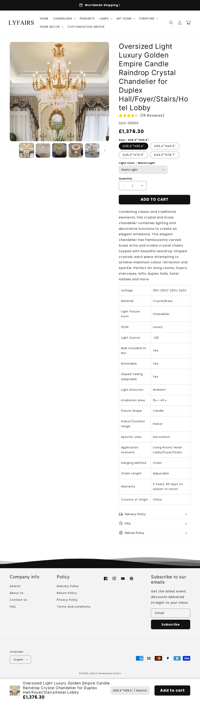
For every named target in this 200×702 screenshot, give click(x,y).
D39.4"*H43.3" (164, 146)
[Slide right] (104, 150)
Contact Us (18, 600)
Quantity (125, 178)
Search (15, 586)
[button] (64, 18)
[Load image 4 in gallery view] (76, 150)
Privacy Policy (67, 600)
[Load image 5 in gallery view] (92, 150)
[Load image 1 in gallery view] (26, 150)
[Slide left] (14, 150)
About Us (16, 593)
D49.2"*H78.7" (164, 155)
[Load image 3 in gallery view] (59, 150)
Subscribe (171, 624)
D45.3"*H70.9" (133, 155)
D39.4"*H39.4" (133, 146)
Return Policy (67, 593)
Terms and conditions (73, 607)
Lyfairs (93, 673)
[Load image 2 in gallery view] (43, 150)
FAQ (13, 607)
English (18, 659)
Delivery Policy (68, 586)
